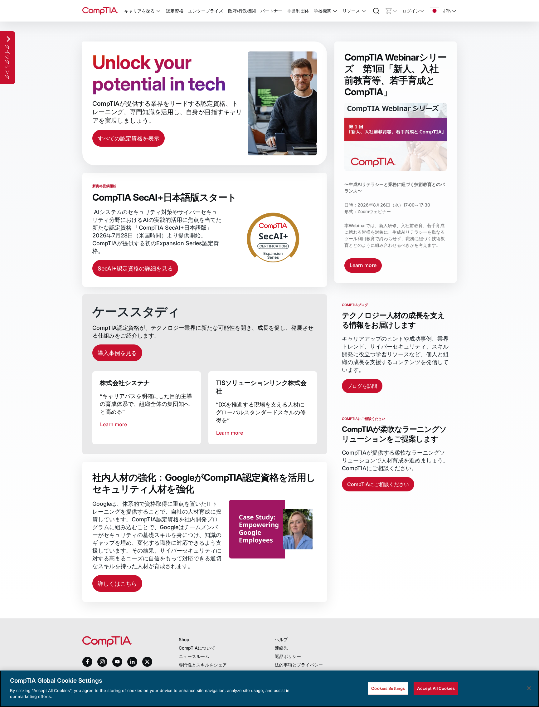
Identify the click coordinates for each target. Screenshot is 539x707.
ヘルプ (281, 639)
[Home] (100, 11)
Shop (184, 639)
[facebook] (87, 662)
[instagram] (102, 662)
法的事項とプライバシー (299, 664)
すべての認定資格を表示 (128, 138)
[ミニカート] (391, 11)
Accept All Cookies (435, 687)
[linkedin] (132, 661)
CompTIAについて (197, 648)
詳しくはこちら (117, 583)
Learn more (363, 265)
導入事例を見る (117, 353)
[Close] (529, 688)
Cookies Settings (388, 687)
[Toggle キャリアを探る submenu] (158, 10)
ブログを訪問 (362, 386)
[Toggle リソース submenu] (363, 10)
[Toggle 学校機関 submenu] (335, 10)
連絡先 (281, 648)
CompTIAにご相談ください (378, 484)
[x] (147, 662)
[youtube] (117, 662)
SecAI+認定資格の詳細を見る (135, 268)
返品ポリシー (288, 656)
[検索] (376, 11)
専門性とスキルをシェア (203, 664)
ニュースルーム (194, 656)
